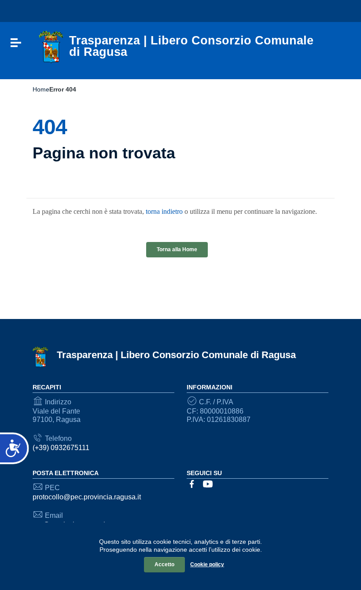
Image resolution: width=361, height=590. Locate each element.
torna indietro (164, 211)
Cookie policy (207, 564)
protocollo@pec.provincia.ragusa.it (87, 497)
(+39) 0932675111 (61, 447)
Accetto (164, 564)
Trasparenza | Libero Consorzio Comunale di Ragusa (176, 354)
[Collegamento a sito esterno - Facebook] (192, 483)
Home (41, 89)
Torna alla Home (177, 249)
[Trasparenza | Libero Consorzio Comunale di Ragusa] (51, 47)
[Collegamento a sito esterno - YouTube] (208, 483)
